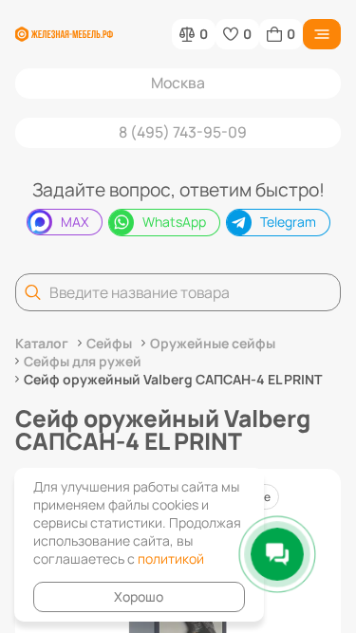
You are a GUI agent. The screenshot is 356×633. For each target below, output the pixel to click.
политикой (171, 558)
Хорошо (138, 596)
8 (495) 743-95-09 (183, 131)
